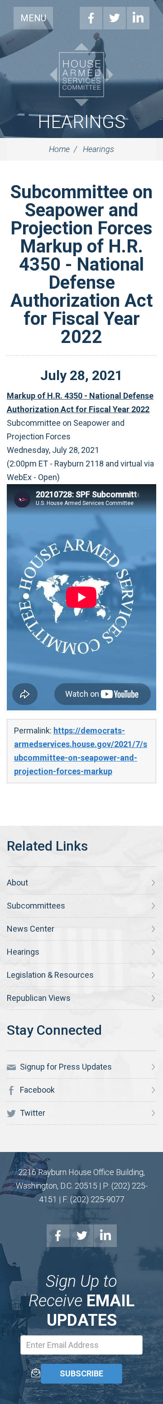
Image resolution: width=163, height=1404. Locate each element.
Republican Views (39, 998)
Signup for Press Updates (65, 1066)
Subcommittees (36, 905)
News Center (30, 928)
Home (59, 149)
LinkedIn (138, 18)
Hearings (81, 122)
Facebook (91, 18)
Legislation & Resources (50, 975)
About (17, 882)
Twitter (114, 18)
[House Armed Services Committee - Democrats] (81, 74)
